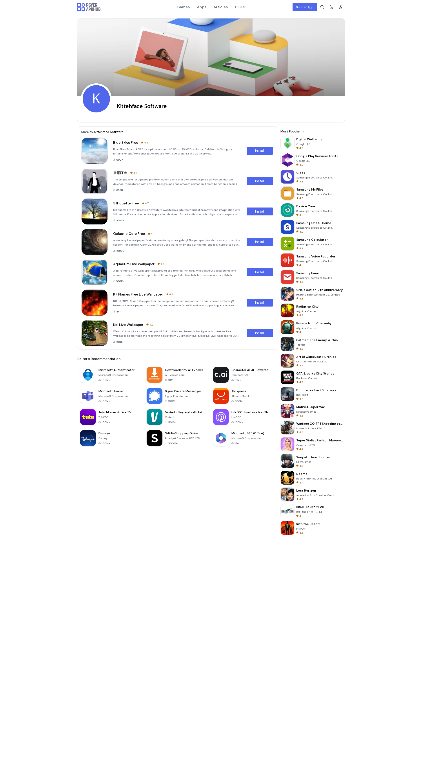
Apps (201, 7)
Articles (220, 7)
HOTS (240, 7)
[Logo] (89, 7)
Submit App (304, 7)
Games (183, 7)
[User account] (341, 7)
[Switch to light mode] (331, 7)
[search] (322, 7)
